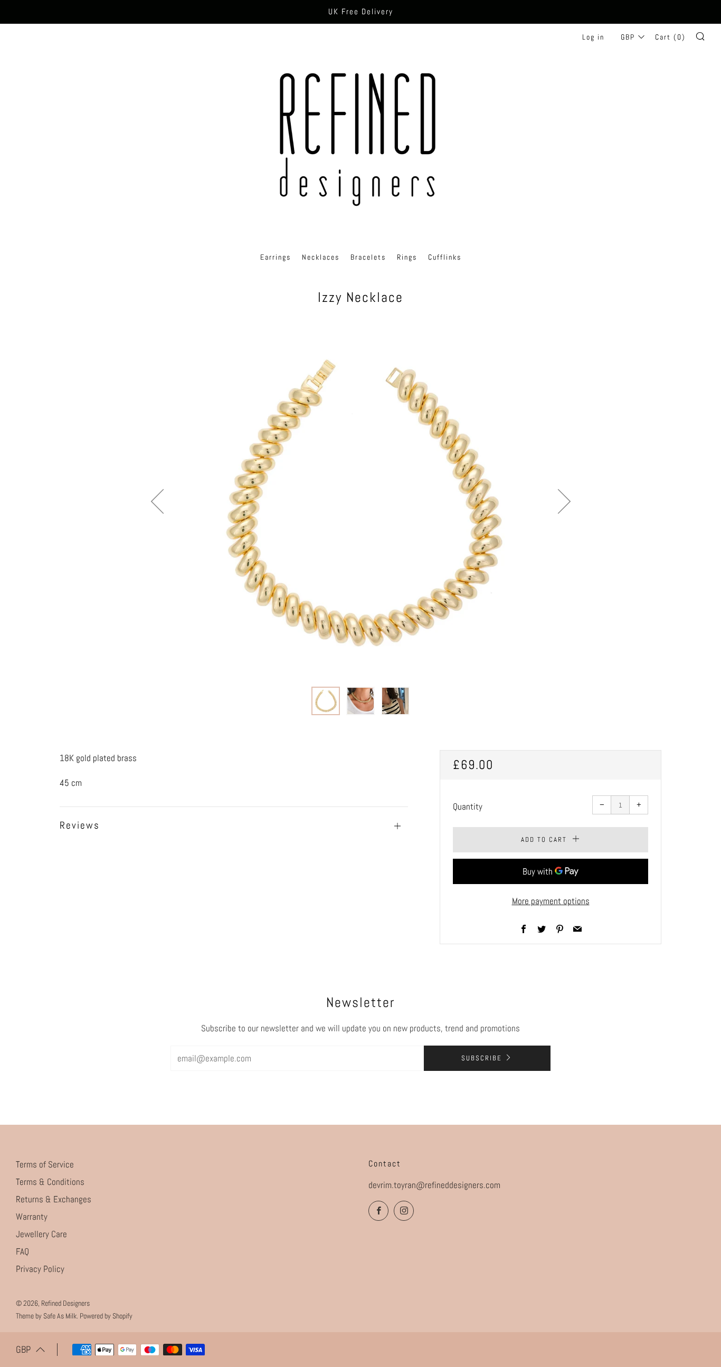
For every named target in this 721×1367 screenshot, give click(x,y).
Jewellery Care (41, 1234)
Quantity (467, 806)
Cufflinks (444, 257)
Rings (407, 257)
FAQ (22, 1251)
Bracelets (368, 257)
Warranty (32, 1216)
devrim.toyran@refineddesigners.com (434, 1185)
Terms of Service (45, 1164)
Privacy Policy (40, 1269)
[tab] (325, 701)
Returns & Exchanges (53, 1199)
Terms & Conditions (50, 1182)
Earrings (275, 257)
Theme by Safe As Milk (46, 1316)
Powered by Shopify (106, 1316)
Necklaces (320, 257)
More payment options (551, 901)
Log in (593, 37)
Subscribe (481, 1057)
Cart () (670, 37)
